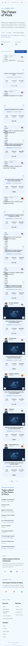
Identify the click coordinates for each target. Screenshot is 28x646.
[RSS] (23, 571)
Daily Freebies (6, 609)
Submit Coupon (19, 614)
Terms (4, 636)
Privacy (4, 634)
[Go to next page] (19, 481)
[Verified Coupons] (2, 2)
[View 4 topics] (23, 105)
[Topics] (8, 2)
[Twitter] (11, 571)
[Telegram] (5, 571)
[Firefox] (14, 591)
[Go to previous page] (9, 481)
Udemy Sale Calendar (8, 618)
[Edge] (22, 591)
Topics (3, 32)
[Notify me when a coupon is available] (5, 105)
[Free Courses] (5, 2)
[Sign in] (25, 2)
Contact (5, 628)
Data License (6, 631)
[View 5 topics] (23, 70)
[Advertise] (21, 2)
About (4, 625)
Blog (4, 606)
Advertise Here (19, 609)
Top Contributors (7, 615)
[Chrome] (6, 591)
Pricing (17, 606)
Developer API (19, 612)
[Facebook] (17, 571)
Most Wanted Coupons (6, 612)
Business (9, 32)
